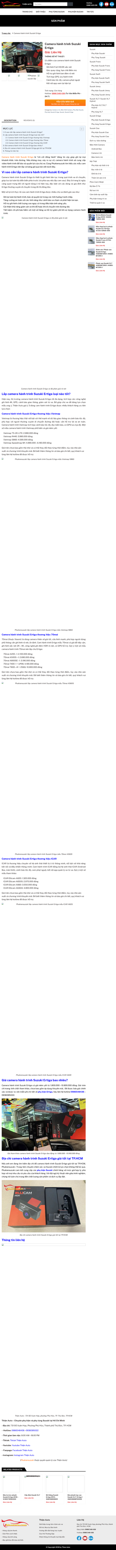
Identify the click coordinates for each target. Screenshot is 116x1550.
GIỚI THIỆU (40, 12)
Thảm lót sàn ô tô (98, 178)
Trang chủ (6, 33)
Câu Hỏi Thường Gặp (46, 1534)
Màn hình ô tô (97, 157)
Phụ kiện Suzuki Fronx (100, 66)
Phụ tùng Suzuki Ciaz (100, 136)
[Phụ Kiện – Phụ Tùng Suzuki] (11, 4)
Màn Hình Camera (66, 110)
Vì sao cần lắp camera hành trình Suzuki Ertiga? (23, 132)
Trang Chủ (27, 12)
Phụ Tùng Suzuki (57, 12)
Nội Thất (93, 161)
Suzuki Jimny (95, 86)
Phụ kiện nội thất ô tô (100, 165)
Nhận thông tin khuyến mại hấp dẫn (52, 1537)
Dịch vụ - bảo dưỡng (98, 141)
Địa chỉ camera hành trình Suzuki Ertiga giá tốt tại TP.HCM (28, 148)
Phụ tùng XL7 (97, 112)
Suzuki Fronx (95, 62)
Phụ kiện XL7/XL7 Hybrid (98, 106)
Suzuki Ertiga (69, 112)
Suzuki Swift (95, 74)
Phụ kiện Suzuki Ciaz (100, 132)
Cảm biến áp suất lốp (99, 194)
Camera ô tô (56, 110)
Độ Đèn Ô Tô (95, 186)
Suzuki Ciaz (94, 128)
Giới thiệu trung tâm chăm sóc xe (51, 1524)
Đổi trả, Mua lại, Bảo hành (48, 1527)
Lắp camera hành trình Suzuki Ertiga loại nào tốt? (24, 135)
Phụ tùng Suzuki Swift (100, 82)
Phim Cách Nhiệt (97, 182)
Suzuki (62, 112)
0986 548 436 (91, 5)
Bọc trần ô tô (96, 170)
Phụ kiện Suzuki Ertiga (52, 112)
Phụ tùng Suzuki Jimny (100, 95)
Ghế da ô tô (96, 174)
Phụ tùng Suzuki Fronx (100, 70)
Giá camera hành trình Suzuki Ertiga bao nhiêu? (24, 145)
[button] (80, 129)
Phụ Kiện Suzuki (75, 12)
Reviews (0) (29, 120)
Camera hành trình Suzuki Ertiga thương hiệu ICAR (28, 143)
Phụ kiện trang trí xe (98, 199)
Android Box (96, 149)
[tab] (10, 120)
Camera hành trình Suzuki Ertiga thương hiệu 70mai (28, 140)
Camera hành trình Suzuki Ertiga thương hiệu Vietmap (29, 138)
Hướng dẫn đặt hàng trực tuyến (50, 1530)
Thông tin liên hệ (11, 151)
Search (70, 4)
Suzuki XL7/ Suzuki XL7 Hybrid (100, 100)
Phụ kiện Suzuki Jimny (100, 90)
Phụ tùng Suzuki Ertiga (101, 124)
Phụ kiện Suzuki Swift (100, 78)
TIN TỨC (90, 12)
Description (10, 120)
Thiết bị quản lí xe (97, 203)
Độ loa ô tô (94, 190)
